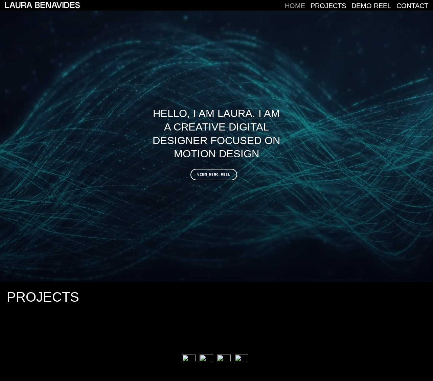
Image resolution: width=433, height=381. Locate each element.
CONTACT (412, 5)
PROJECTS (328, 5)
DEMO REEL (371, 5)
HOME (295, 5)
